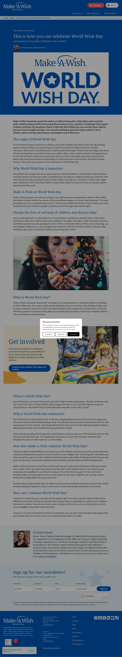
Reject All (61, 334)
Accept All (73, 334)
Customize (48, 334)
